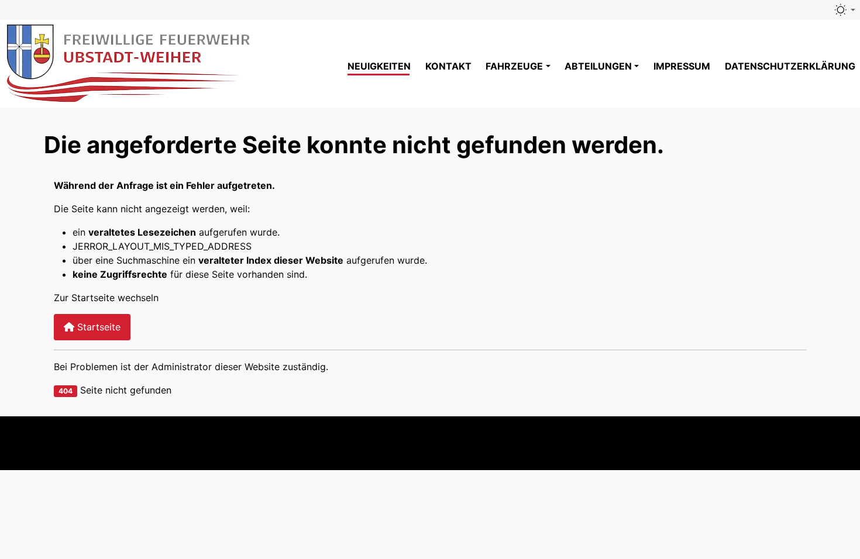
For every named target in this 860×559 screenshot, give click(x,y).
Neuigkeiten (379, 66)
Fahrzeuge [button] (514, 66)
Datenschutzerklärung (790, 66)
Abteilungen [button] (598, 66)
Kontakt (448, 66)
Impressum (681, 66)
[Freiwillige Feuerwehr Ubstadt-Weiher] (129, 61)
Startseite (97, 327)
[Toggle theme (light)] (844, 10)
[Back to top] (828, 443)
